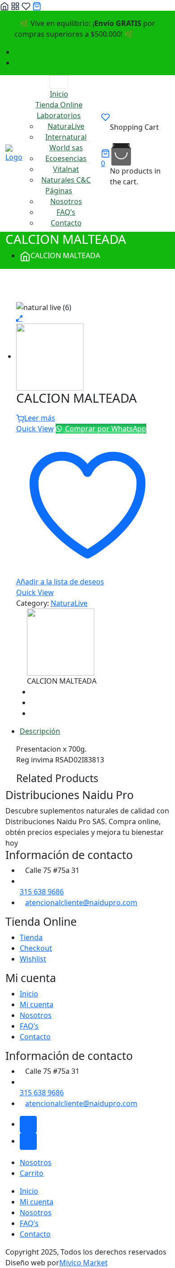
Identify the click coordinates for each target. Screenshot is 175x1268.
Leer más (39, 418)
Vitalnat (66, 169)
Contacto (66, 223)
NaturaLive (66, 126)
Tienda (31, 937)
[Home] (4, 5)
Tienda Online (59, 105)
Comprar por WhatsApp (104, 429)
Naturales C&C (66, 180)
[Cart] (36, 5)
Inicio (59, 94)
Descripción (40, 731)
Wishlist (33, 959)
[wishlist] (105, 117)
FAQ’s (66, 212)
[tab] (95, 731)
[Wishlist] (26, 5)
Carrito (32, 1173)
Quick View (35, 429)
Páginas (58, 191)
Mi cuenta (36, 1004)
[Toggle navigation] (58, 82)
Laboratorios (59, 115)
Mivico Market (83, 1263)
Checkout (36, 948)
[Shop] (15, 5)
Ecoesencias (66, 158)
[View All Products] (19, 285)
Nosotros (66, 201)
